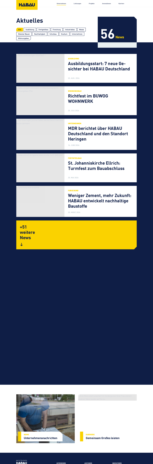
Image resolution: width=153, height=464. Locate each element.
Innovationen (106, 3)
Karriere (121, 3)
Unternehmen (61, 3)
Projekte (91, 3)
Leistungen (77, 3)
